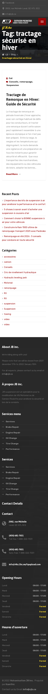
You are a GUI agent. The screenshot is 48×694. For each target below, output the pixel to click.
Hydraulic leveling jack (15, 277)
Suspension (12, 85)
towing (7, 314)
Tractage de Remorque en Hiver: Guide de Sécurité (22, 99)
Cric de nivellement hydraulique (20, 272)
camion (7, 262)
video (6, 319)
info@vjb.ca (7, 374)
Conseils (13, 82)
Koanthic (10, 684)
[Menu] (42, 21)
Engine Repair (13, 432)
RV (5, 293)
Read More (12, 174)
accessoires (10, 256)
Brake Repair (12, 427)
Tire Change (12, 443)
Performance (13, 449)
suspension (9, 303)
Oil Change (11, 438)
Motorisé (8, 283)
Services (10, 421)
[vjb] (17, 22)
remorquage (25, 82)
